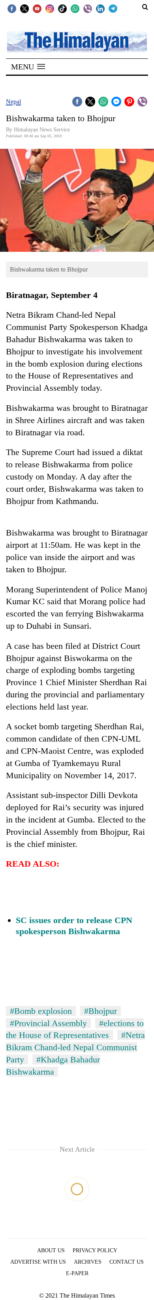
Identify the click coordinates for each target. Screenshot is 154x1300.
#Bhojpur (100, 1011)
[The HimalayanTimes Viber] (88, 8)
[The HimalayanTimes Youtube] (37, 8)
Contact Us (126, 1262)
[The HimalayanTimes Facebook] (12, 8)
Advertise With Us (38, 1262)
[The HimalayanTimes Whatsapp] (75, 8)
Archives (87, 1262)
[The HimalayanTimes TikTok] (62, 8)
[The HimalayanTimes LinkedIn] (100, 8)
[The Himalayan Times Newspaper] (77, 41)
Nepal (13, 101)
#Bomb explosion (41, 1011)
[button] (28, 67)
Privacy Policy (95, 1250)
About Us (51, 1250)
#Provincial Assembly (48, 1023)
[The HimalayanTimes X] (24, 8)
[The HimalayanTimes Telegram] (113, 8)
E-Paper (77, 1273)
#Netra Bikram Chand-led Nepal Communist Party (75, 1047)
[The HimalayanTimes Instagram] (50, 8)
